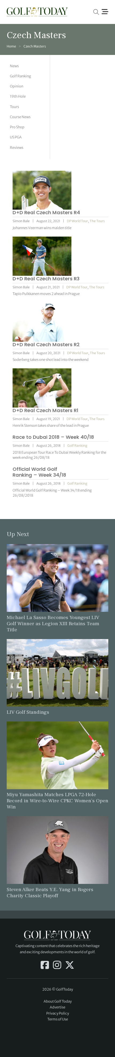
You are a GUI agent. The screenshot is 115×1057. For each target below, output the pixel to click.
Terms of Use (57, 1019)
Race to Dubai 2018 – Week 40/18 (53, 437)
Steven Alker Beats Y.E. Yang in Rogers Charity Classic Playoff (50, 892)
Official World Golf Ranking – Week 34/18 (39, 472)
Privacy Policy (57, 1013)
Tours (14, 107)
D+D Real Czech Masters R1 (45, 410)
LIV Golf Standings (28, 712)
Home (11, 46)
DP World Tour (77, 221)
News (14, 66)
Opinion (16, 86)
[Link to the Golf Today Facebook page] (45, 965)
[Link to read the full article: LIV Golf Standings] (58, 672)
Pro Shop (17, 127)
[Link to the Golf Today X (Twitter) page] (69, 965)
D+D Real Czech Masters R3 (46, 278)
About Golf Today (58, 1001)
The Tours (97, 221)
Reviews (16, 147)
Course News (20, 117)
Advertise (57, 1007)
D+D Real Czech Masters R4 (46, 212)
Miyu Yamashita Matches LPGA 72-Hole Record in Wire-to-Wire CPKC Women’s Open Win (57, 800)
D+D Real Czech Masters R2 (46, 344)
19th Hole (18, 96)
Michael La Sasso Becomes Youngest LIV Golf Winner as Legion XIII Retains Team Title (53, 623)
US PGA (16, 137)
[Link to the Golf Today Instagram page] (57, 965)
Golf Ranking (20, 76)
